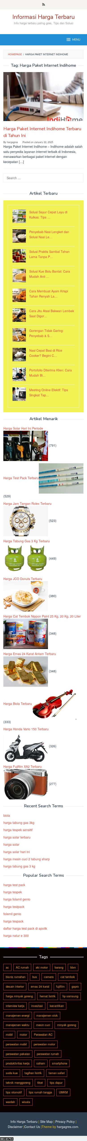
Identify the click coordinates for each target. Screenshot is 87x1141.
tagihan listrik (33, 1073)
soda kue (12, 1073)
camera (49, 977)
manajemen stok (47, 1015)
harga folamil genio (16, 899)
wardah (10, 1102)
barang (59, 967)
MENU (76, 40)
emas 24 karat (40, 986)
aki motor (42, 967)
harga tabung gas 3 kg (19, 866)
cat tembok (67, 977)
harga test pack (14, 885)
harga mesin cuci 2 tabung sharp (26, 859)
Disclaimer (15, 1126)
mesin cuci (43, 1025)
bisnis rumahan (15, 977)
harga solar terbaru (17, 837)
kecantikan (57, 1006)
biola (6, 815)
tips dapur (56, 1082)
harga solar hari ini (16, 852)
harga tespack (13, 921)
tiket (40, 1082)
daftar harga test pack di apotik (25, 928)
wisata (26, 1102)
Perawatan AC (43, 1034)
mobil (9, 1034)
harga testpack (13, 906)
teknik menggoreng (18, 1082)
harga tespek (12, 892)
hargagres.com (67, 1126)
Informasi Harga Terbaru (43, 17)
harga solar (11, 844)
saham (40, 1063)
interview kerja (15, 1006)
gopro (75, 986)
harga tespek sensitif (18, 830)
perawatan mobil (16, 1044)
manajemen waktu (17, 1025)
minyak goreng (66, 1025)
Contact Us (32, 1126)
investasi (37, 1006)
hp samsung (70, 996)
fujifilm (60, 986)
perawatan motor (44, 1044)
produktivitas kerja (17, 1063)
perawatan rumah (48, 1054)
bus (34, 977)
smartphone (59, 1063)
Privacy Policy (65, 1121)
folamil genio (12, 913)
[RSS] (43, 4)
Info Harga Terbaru (23, 1121)
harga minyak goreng (19, 996)
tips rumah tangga (40, 1092)
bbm (73, 967)
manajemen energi (17, 1015)
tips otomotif (14, 1092)
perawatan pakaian (18, 1054)
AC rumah (22, 967)
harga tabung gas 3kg (18, 822)
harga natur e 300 (16, 935)
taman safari (57, 1073)
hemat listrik (48, 996)
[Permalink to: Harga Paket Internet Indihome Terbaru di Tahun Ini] (43, 96)
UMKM (63, 1092)
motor (23, 1034)
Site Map (46, 1121)
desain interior (15, 986)
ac (7, 967)
